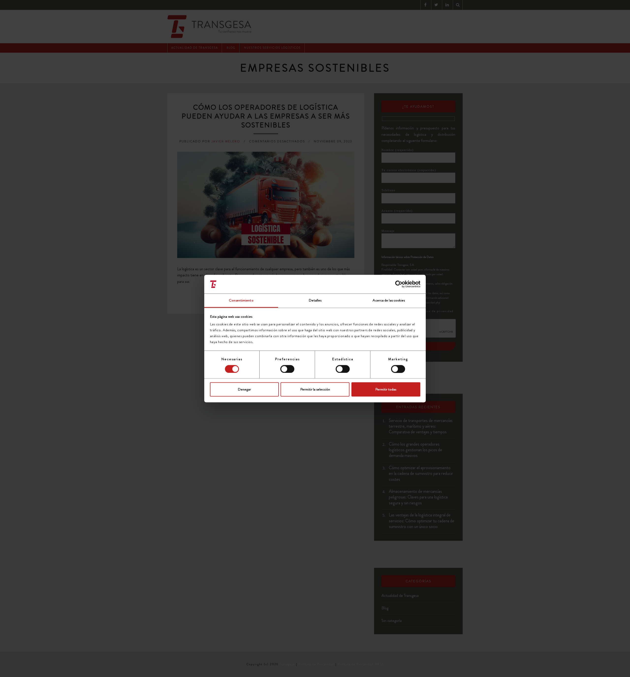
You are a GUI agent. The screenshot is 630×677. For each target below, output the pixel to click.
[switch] (287, 369)
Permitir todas (385, 389)
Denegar (244, 389)
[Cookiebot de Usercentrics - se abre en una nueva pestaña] (398, 284)
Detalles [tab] (315, 300)
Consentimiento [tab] (241, 300)
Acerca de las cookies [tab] (389, 300)
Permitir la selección (315, 389)
